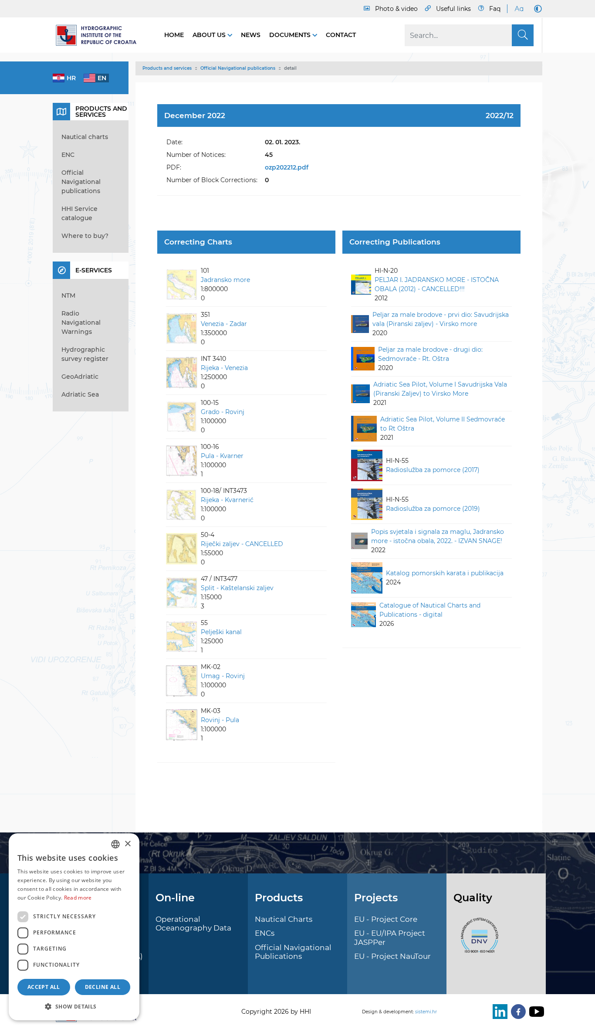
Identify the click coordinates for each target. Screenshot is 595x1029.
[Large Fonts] (519, 8)
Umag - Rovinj (223, 676)
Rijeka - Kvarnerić (227, 500)
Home (174, 35)
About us (210, 35)
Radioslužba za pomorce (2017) (433, 470)
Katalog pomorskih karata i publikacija (445, 573)
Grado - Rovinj (222, 412)
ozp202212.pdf (286, 167)
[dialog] (74, 926)
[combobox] (115, 844)
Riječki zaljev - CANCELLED (242, 544)
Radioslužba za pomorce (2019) (433, 509)
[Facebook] (516, 1011)
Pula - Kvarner (222, 456)
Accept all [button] (43, 987)
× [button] (127, 844)
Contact (341, 35)
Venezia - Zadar (224, 324)
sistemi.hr (426, 1012)
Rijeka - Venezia (224, 368)
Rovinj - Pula (220, 720)
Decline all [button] (102, 987)
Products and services (167, 68)
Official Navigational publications (237, 68)
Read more (78, 897)
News (250, 35)
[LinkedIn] (498, 1011)
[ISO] (477, 940)
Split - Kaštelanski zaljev (237, 588)
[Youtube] (535, 1011)
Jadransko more (225, 280)
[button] (74, 1006)
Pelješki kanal (221, 632)
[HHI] (100, 35)
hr (71, 78)
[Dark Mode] (536, 8)
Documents (290, 35)
